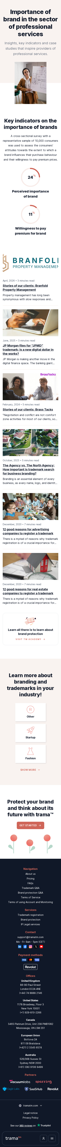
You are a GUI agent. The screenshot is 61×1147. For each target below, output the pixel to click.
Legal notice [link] (31, 1112)
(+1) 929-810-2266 (30, 1012)
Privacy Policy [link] (30, 1117)
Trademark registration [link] (31, 914)
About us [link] (30, 873)
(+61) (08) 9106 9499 (30, 1067)
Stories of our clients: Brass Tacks (28, 409)
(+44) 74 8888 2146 (30, 993)
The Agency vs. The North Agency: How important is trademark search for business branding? (29, 469)
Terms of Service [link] (30, 897)
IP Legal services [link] (30, 924)
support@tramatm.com (30, 937)
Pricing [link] (30, 878)
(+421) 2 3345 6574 (30, 1047)
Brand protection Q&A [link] (30, 892)
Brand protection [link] (30, 919)
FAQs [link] (30, 883)
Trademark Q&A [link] (30, 888)
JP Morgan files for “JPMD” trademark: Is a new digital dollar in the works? (28, 349)
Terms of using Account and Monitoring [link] (30, 902)
